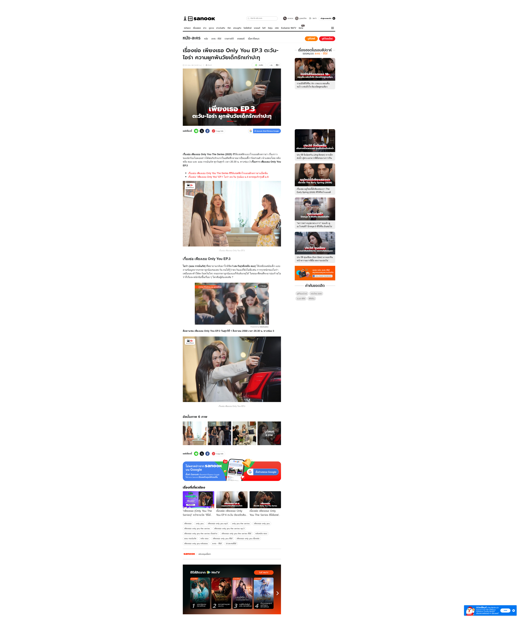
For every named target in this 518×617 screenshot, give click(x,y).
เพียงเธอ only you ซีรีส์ (222, 538)
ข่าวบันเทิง (220, 27)
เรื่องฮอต (197, 27)
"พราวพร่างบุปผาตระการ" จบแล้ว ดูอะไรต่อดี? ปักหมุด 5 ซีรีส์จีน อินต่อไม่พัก (314, 226)
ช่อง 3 (247, 161)
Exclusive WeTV (288, 27)
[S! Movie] (189, 554)
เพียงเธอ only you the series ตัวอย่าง (200, 533)
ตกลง (505, 610)
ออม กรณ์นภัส (190, 538)
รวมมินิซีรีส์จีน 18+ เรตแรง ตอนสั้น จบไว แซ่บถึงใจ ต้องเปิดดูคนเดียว (313, 85)
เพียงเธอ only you (262, 523)
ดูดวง (211, 27)
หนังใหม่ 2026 (316, 293)
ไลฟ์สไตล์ (247, 27)
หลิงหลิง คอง (261, 533)
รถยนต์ (257, 27)
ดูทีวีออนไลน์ (302, 293)
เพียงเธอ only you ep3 (218, 523)
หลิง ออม (205, 538)
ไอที (263, 27)
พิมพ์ (210, 65)
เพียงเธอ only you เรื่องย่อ (248, 538)
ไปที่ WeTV (263, 572)
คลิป (277, 27)
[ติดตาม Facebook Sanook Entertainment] (315, 272)
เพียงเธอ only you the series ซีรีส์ (236, 533)
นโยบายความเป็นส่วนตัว (482, 613)
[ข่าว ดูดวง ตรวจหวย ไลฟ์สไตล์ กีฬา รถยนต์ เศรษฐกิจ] (199, 18)
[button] (248, 18)
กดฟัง (261, 65)
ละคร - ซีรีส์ (217, 543)
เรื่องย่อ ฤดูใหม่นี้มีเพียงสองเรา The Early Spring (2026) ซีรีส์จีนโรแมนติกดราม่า (314, 192)
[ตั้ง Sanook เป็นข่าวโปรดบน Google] (232, 470)
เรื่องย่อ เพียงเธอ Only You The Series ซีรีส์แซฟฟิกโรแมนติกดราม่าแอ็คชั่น (228, 173)
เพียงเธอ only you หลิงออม (196, 543)
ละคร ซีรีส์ (301, 298)
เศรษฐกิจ (237, 27)
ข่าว (204, 27)
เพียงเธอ (188, 523)
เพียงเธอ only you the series (197, 528)
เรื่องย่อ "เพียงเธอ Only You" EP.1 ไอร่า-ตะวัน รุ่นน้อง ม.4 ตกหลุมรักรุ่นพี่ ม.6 (228, 176)
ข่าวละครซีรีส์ (231, 543)
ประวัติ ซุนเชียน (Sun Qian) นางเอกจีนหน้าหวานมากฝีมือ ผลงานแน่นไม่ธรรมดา (315, 260)
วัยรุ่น (270, 27)
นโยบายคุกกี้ (495, 613)
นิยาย (301, 27)
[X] (202, 131)
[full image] (194, 433)
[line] (196, 131)
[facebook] (207, 131)
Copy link (219, 131)
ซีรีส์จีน (311, 298)
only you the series (241, 523)
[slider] (220, 321)
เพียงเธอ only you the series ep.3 (229, 528)
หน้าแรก (187, 27)
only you (200, 523)
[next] (277, 593)
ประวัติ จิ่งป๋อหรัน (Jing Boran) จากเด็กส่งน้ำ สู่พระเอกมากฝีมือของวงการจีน (315, 156)
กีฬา (229, 27)
